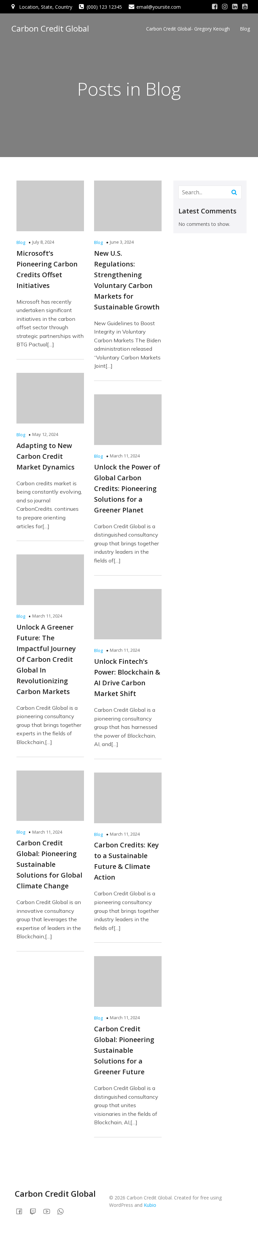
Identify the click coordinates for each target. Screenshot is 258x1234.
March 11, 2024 (125, 456)
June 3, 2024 (122, 242)
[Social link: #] (215, 7)
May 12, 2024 (45, 434)
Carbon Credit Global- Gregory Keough (188, 29)
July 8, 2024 (43, 242)
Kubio (150, 1205)
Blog (245, 29)
